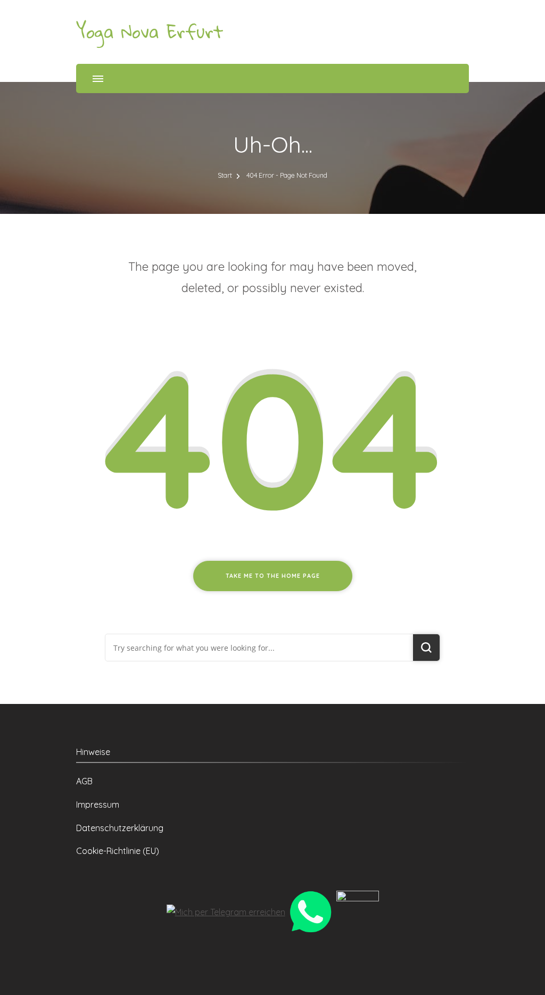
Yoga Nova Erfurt (150, 31)
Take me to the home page (273, 575)
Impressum (97, 804)
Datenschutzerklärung (119, 828)
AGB (84, 781)
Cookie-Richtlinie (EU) (117, 850)
